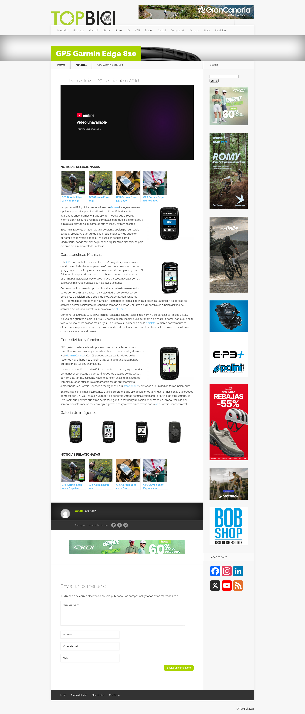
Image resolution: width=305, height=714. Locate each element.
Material (93, 30)
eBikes (106, 30)
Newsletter (98, 695)
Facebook (119, 525)
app (158, 404)
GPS (68, 262)
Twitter (125, 525)
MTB (137, 30)
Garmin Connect (75, 355)
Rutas (207, 30)
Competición (178, 30)
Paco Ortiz (80, 80)
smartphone (131, 386)
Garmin (114, 207)
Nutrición (220, 30)
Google (113, 525)
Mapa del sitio (79, 695)
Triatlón (149, 30)
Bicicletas (78, 30)
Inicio (63, 695)
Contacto (114, 695)
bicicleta (151, 323)
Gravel (118, 30)
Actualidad (63, 30)
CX (128, 30)
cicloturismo (119, 309)
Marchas (195, 30)
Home (61, 65)
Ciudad (162, 30)
